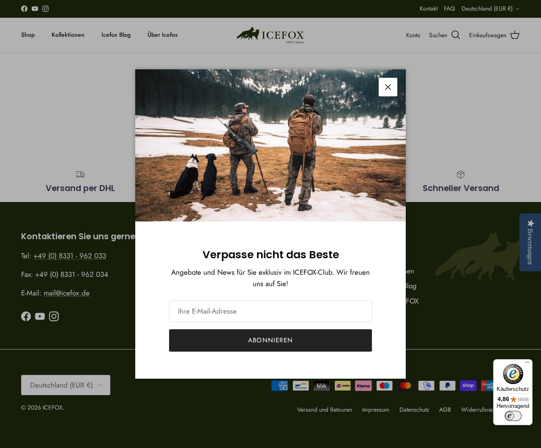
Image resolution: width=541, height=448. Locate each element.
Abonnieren (270, 340)
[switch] (513, 416)
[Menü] (527, 364)
